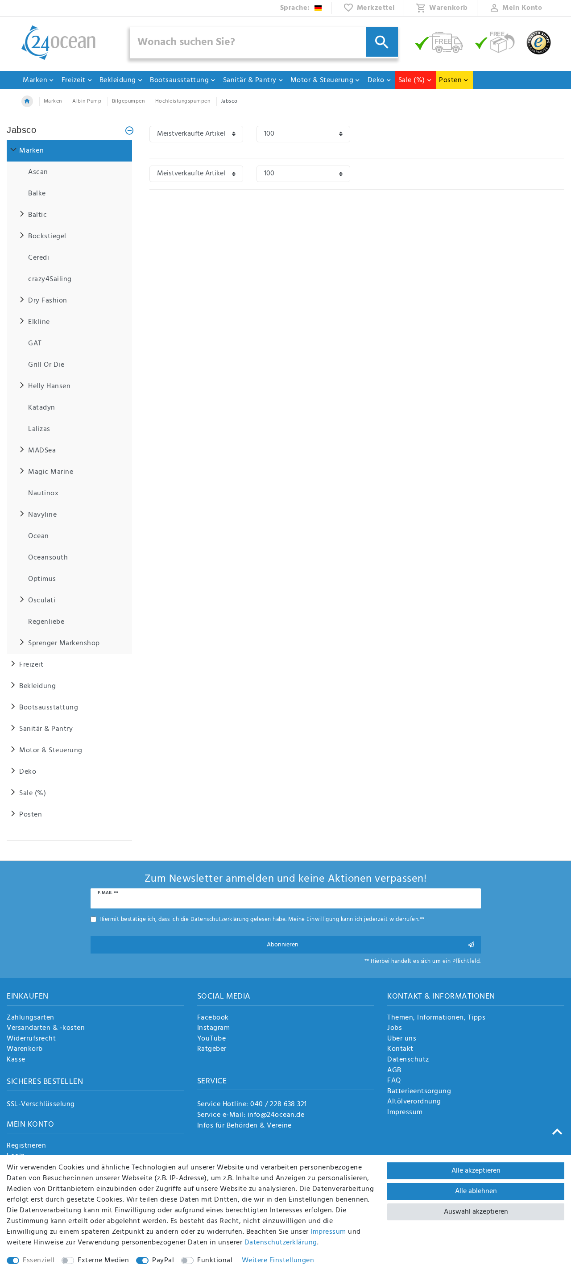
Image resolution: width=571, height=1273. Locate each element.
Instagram (213, 1028)
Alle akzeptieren (476, 1171)
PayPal (163, 1260)
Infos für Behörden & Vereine (244, 1126)
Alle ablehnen (476, 1191)
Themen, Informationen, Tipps (436, 1018)
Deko (376, 80)
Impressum (405, 1113)
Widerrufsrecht (31, 1039)
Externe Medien (103, 1260)
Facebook (213, 1018)
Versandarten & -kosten (46, 1028)
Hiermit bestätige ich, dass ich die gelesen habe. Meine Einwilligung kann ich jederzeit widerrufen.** (262, 919)
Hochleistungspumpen (183, 101)
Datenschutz (408, 1060)
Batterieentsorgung (419, 1092)
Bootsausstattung (179, 80)
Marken (35, 80)
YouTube (211, 1039)
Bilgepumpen (128, 101)
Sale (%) (411, 80)
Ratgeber (212, 1049)
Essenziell (38, 1260)
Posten (450, 80)
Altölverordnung (414, 1102)
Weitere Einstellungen (278, 1260)
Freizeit (74, 80)
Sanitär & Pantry (250, 80)
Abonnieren (282, 945)
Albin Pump (86, 101)
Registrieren (26, 1146)
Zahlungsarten (30, 1018)
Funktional (214, 1260)
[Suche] (382, 42)
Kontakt (400, 1049)
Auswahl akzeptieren (476, 1212)
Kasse (16, 1060)
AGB (394, 1071)
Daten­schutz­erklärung (280, 1242)
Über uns (401, 1039)
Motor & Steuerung (322, 80)
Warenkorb (25, 1049)
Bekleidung (117, 80)
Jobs (394, 1028)
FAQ (394, 1081)
